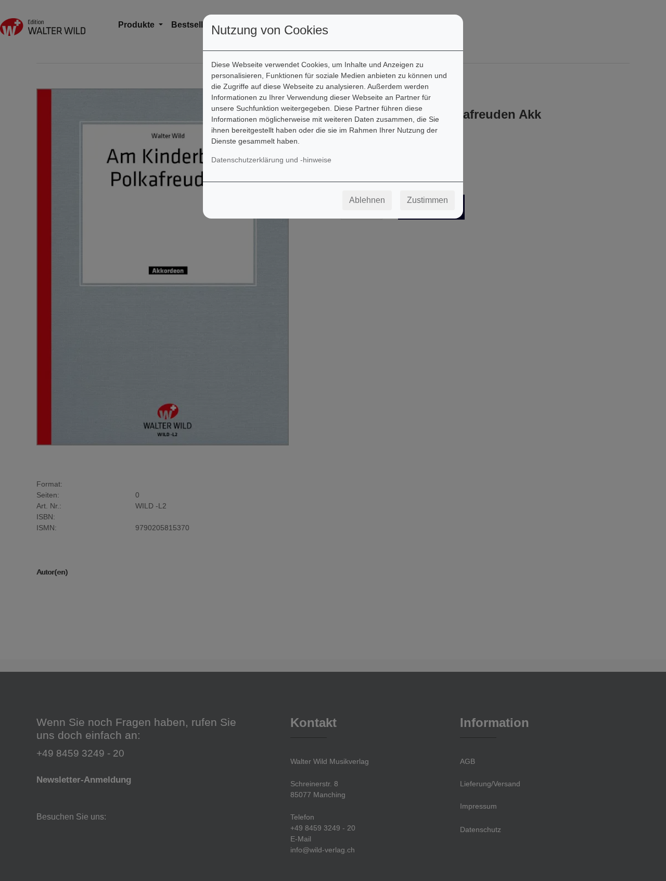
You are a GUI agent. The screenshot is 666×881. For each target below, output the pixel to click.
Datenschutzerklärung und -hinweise (271, 160)
